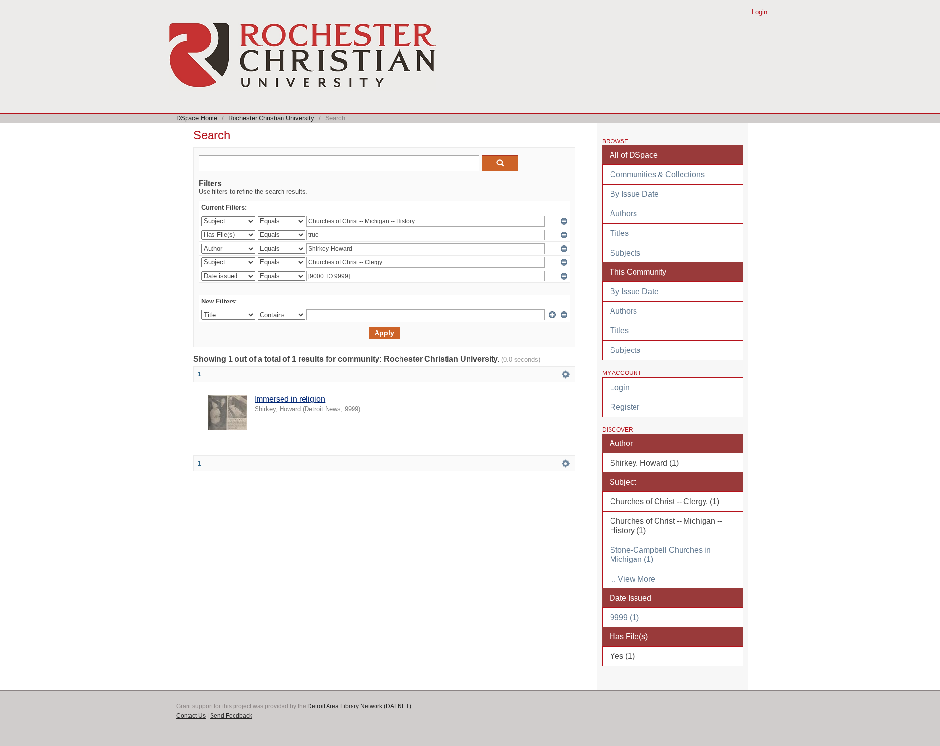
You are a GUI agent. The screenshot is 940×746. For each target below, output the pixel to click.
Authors (623, 214)
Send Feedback (231, 715)
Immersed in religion (290, 399)
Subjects (625, 253)
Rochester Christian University (271, 118)
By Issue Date (634, 194)
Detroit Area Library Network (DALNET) (359, 706)
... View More (632, 579)
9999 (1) (624, 617)
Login (759, 12)
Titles (619, 233)
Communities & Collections (657, 174)
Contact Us (191, 715)
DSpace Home (196, 118)
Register (624, 407)
